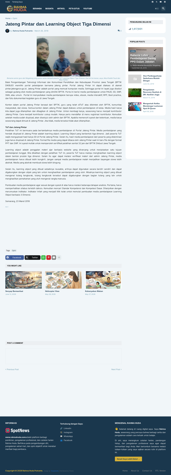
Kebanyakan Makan (94, 291)
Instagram (66, 432)
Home (7, 2)
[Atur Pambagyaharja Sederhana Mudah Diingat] (134, 79)
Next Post (115, 369)
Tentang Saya (17, 2)
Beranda (37, 8)
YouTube (87, 8)
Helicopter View (52, 291)
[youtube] (161, 2)
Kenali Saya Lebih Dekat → (128, 459)
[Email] (54, 257)
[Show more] (59, 257)
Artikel (61, 8)
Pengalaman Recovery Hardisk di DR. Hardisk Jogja (152, 92)
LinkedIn (65, 428)
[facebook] (152, 2)
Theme (71, 471)
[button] (157, 8)
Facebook (66, 440)
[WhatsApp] (43, 257)
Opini (15, 18)
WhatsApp (66, 436)
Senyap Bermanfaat (14, 291)
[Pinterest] (48, 257)
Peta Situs (74, 8)
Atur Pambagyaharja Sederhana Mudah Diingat (152, 78)
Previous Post (13, 369)
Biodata (49, 8)
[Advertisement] (63, 227)
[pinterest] (165, 2)
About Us (135, 471)
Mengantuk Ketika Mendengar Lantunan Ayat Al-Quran (153, 105)
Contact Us (147, 471)
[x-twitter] (156, 2)
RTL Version (160, 471)
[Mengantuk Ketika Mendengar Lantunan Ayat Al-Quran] (134, 106)
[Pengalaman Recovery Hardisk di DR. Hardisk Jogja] (134, 92)
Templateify (55, 471)
